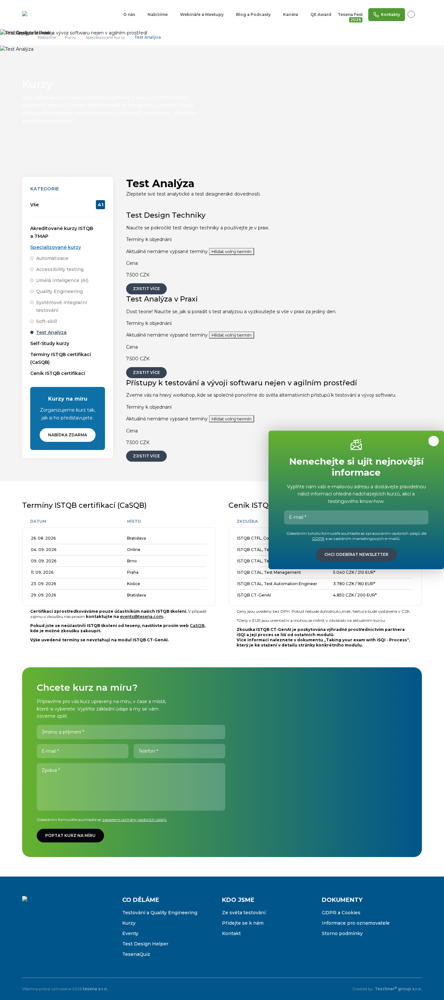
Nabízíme (158, 14)
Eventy (130, 933)
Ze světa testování (244, 913)
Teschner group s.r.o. (398, 988)
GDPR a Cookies (341, 913)
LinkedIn (54, 932)
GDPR (318, 538)
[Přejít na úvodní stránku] (43, 14)
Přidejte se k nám (243, 923)
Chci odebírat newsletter (356, 554)
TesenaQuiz (136, 954)
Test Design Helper (145, 944)
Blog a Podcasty (253, 14)
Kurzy (129, 923)
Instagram (41, 932)
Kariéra (290, 14)
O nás (129, 14)
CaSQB (197, 625)
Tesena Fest (351, 16)
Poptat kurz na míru (70, 835)
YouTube (68, 932)
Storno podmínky (342, 933)
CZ (415, 14)
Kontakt (231, 933)
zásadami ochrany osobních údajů (134, 819)
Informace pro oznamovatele (356, 923)
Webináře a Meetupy (202, 14)
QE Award (320, 14)
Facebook (27, 932)
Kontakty (390, 14)
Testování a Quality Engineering (159, 913)
